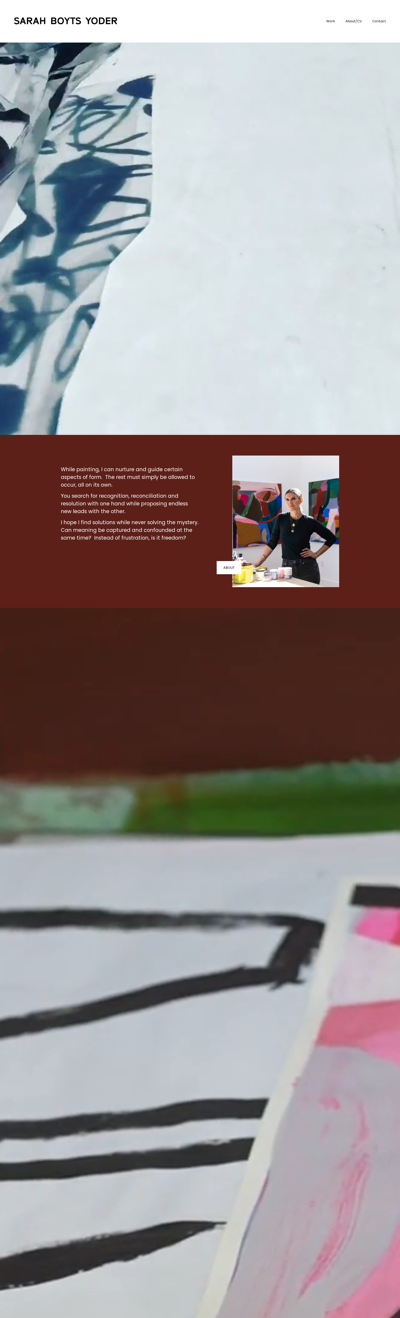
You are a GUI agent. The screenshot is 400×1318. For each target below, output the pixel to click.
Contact (379, 21)
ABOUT (229, 567)
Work (330, 21)
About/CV (353, 21)
